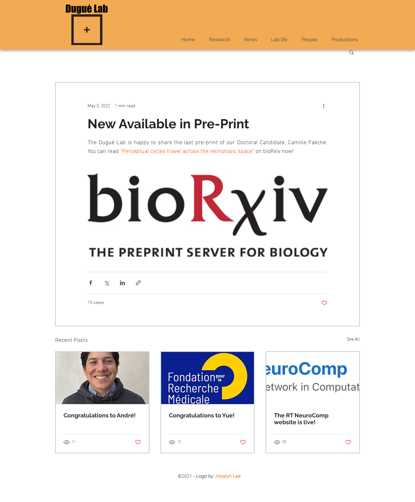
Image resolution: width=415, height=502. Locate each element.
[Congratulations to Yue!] (207, 378)
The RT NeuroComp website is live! (301, 419)
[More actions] (323, 106)
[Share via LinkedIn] (122, 283)
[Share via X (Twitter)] (106, 283)
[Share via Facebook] (91, 283)
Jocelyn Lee (228, 476)
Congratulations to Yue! (202, 415)
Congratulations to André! (100, 415)
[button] (279, 39)
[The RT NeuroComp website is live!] (312, 378)
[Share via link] (138, 283)
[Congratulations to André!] (102, 378)
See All (353, 339)
